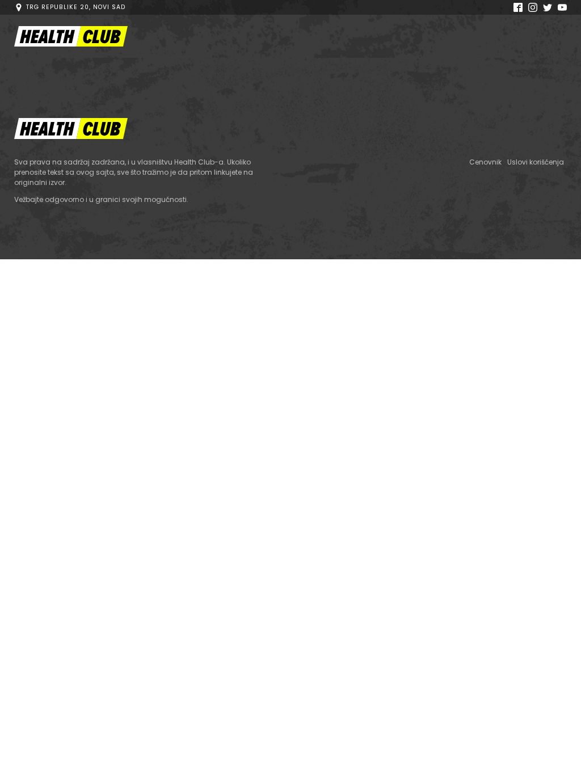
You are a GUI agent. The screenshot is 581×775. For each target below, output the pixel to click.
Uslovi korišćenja (535, 162)
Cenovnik (485, 162)
